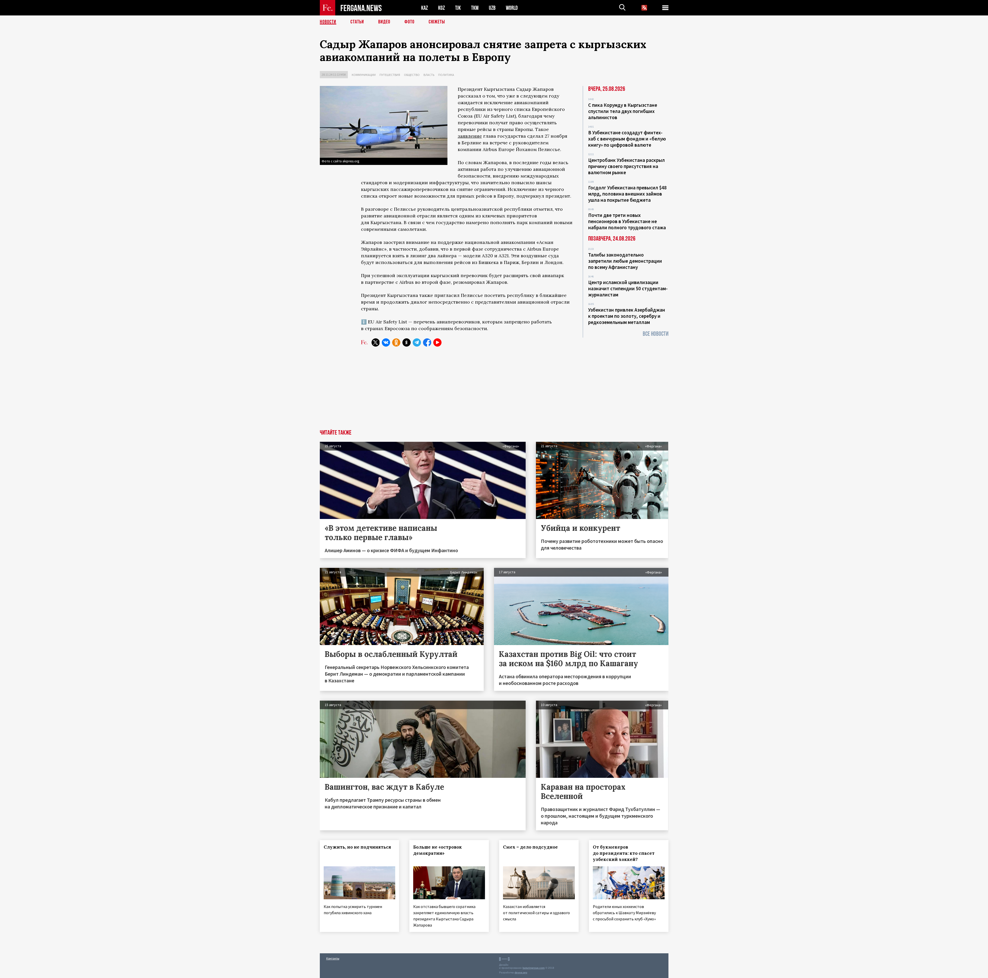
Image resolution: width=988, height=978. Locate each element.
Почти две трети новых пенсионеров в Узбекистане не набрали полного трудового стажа (627, 221)
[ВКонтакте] (386, 342)
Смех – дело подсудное (530, 847)
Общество (412, 75)
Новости (328, 21)
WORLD (512, 8)
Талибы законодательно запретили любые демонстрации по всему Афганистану (625, 261)
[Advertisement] (494, 391)
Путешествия (390, 75)
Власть (429, 75)
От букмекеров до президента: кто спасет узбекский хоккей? (624, 853)
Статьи (357, 21)
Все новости (655, 334)
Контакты (332, 958)
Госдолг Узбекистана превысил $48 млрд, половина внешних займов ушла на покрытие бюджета (627, 193)
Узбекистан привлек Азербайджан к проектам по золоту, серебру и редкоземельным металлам (626, 316)
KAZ (424, 8)
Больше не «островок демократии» (437, 850)
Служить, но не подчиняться (357, 847)
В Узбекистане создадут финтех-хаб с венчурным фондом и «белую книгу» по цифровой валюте (627, 138)
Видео (384, 21)
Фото (409, 21)
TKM (475, 8)
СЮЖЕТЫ (437, 21)
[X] (376, 342)
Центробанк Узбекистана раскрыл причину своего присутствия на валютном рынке (626, 166)
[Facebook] (427, 342)
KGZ (441, 8)
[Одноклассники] (396, 342)
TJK (458, 8)
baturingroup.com (534, 967)
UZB (492, 8)
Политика (446, 75)
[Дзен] (406, 342)
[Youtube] (437, 342)
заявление (470, 136)
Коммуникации (364, 75)
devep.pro (521, 972)
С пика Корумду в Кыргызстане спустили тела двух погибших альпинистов (622, 111)
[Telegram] (417, 342)
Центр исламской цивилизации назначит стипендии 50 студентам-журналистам (628, 288)
